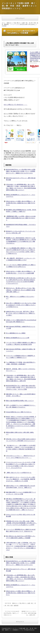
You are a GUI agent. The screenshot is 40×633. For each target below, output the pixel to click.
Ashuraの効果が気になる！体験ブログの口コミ (19, 412)
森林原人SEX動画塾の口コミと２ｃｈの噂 (17, 337)
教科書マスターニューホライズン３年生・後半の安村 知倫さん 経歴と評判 (28, 613)
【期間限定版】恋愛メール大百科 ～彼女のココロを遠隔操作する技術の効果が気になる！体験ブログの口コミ (20, 218)
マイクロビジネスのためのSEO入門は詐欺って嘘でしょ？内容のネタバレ (11, 613)
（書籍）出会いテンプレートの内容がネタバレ (18, 472)
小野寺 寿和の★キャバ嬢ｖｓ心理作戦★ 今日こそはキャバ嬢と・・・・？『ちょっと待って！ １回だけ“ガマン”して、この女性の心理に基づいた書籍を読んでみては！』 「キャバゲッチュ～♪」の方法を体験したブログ (21, 546)
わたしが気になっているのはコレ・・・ (15, 104)
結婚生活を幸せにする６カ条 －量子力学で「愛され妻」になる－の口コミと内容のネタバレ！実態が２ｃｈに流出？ (20, 313)
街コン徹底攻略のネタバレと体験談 (15, 333)
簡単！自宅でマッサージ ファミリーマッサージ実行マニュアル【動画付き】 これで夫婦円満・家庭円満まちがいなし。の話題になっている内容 (20, 479)
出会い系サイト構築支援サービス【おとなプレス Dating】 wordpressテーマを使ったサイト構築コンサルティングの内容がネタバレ (21, 304)
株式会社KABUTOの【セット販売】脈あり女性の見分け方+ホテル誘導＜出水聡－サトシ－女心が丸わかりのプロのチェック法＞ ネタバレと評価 (21, 387)
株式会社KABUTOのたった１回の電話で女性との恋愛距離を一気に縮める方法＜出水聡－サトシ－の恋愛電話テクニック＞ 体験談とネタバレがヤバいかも (20, 171)
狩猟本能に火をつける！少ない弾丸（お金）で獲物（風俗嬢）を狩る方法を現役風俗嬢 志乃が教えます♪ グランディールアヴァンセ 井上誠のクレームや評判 (21, 522)
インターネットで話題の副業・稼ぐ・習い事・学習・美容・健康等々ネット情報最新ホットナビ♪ (19, 5)
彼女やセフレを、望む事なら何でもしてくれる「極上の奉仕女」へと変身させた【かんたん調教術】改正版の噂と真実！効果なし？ (20, 289)
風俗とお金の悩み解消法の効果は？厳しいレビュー (20, 400)
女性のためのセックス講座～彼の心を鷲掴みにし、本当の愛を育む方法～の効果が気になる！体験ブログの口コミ (20, 203)
